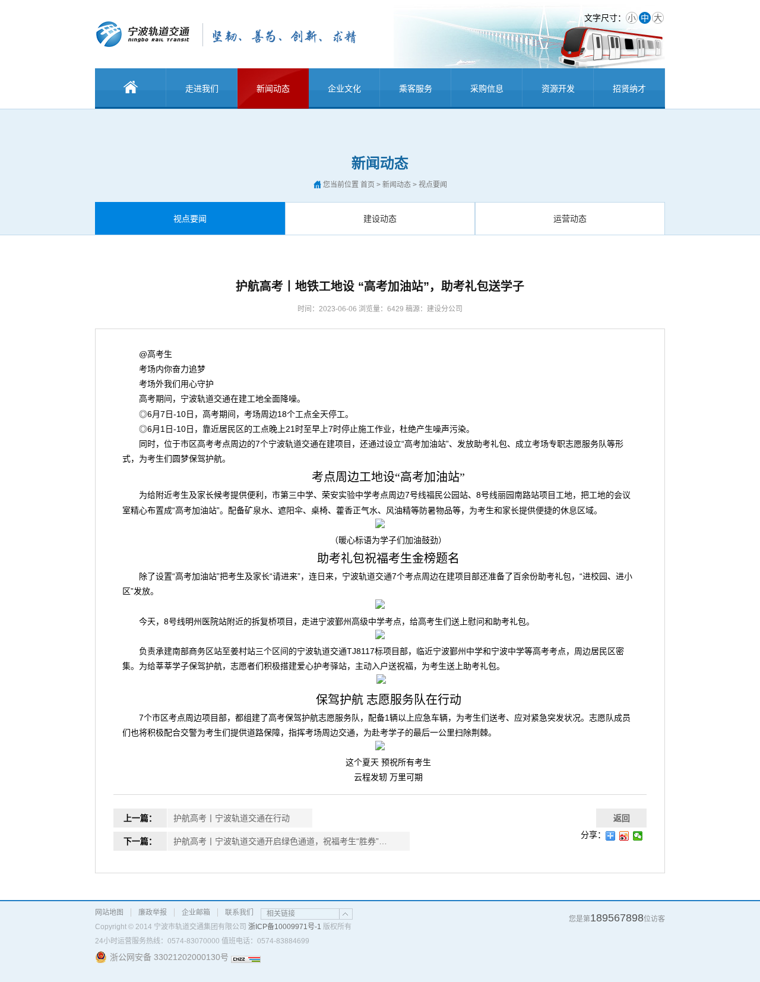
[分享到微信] (638, 836)
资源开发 (558, 88)
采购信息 (487, 88)
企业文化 (344, 88)
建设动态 (380, 218)
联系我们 (239, 912)
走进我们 (201, 88)
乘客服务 (415, 88)
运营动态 (570, 218)
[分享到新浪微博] (624, 836)
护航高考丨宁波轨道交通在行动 (231, 818)
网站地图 (109, 912)
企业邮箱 (196, 912)
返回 (621, 818)
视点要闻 (190, 218)
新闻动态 (273, 88)
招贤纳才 (629, 88)
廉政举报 (152, 912)
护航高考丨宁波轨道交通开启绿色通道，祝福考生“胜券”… (280, 841)
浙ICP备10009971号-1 (284, 927)
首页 (367, 185)
